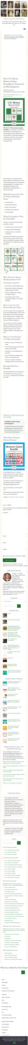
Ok (14, 1042)
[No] (26, 1040)
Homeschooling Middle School (12, 910)
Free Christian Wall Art (10, 852)
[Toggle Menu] (25, 29)
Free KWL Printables (10, 869)
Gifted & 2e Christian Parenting (13, 940)
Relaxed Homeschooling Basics (12, 922)
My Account (5, 1009)
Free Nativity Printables (11, 854)
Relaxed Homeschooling (7, 1021)
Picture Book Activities (11, 918)
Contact (4, 985)
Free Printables (5, 1024)
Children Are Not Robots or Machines (12, 783)
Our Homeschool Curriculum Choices (14, 916)
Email (4, 542)
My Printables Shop (6, 1006)
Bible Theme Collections (11, 955)
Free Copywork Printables (11, 862)
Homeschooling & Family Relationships (14, 903)
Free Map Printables (10, 871)
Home (3, 979)
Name (5, 536)
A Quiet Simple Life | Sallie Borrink (14, 19)
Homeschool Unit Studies (11, 901)
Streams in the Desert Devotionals (13, 959)
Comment (5, 512)
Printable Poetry (9, 920)
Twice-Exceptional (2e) (11, 946)
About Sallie (4, 982)
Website (5, 549)
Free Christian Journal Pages (12, 850)
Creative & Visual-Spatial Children (13, 893)
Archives (4, 1032)
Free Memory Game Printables (12, 875)
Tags (3, 1000)
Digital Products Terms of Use (9, 1017)
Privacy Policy (5, 988)
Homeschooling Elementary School (13, 905)
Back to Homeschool (10, 887)
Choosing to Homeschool (11, 889)
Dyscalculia (8, 936)
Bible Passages (8, 953)
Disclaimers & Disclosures (8, 990)
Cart (3, 1012)
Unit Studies (5, 1029)
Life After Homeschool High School (13, 914)
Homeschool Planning (10, 899)
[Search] (23, 972)
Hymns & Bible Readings (11, 957)
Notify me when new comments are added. (15, 556)
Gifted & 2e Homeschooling (12, 942)
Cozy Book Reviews (10, 891)
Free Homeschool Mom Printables (13, 867)
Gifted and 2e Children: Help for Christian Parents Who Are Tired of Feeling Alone (14, 930)
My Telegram (5, 1003)
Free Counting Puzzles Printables (13, 864)
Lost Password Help (6, 1015)
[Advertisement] (14, 59)
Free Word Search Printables (12, 877)
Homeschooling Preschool (11, 912)
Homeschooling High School (12, 908)
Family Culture (5, 1027)
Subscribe (4, 994)
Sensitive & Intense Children (12, 944)
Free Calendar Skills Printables (12, 860)
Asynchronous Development (12, 934)
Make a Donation (6, 997)
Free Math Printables (10, 873)
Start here (13, 594)
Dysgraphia (8, 938)
